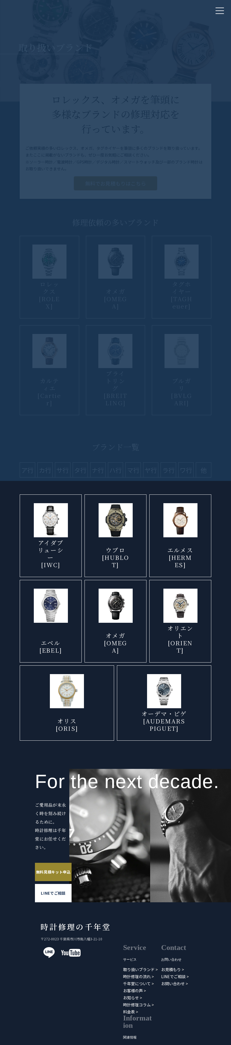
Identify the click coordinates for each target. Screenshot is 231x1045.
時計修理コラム (137, 1004)
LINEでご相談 (53, 893)
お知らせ (131, 997)
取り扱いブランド (139, 969)
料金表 (129, 1012)
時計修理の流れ (137, 976)
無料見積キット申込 (53, 872)
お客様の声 (133, 990)
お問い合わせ (173, 983)
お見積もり (171, 969)
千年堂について (137, 983)
